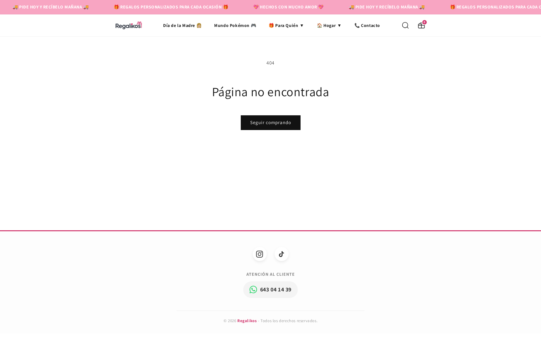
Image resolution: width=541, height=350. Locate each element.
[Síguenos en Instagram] (260, 254)
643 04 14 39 (275, 289)
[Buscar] (405, 25)
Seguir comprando (270, 122)
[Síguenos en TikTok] (282, 254)
